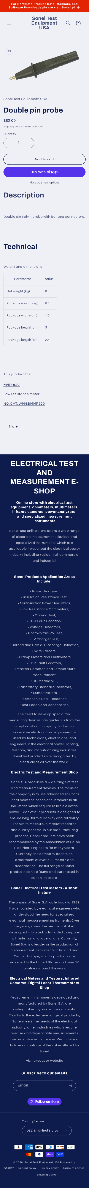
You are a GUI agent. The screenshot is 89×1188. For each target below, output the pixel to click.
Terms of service (74, 1168)
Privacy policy (50, 1168)
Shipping (8, 126)
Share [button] (13, 426)
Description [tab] (23, 195)
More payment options (44, 182)
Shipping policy (46, 1175)
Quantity (9, 134)
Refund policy (27, 1168)
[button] (9, 23)
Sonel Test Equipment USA (42, 1162)
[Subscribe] (71, 1085)
